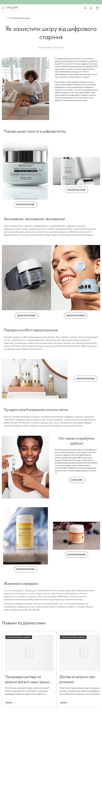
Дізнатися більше (25, 204)
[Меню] (3, 8)
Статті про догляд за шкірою (19, 18)
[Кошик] (97, 8)
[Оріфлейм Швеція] (12, 8)
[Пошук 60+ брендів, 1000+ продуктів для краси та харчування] (85, 8)
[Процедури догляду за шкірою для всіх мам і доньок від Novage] (29, 669)
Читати (9, 703)
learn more (76, 480)
